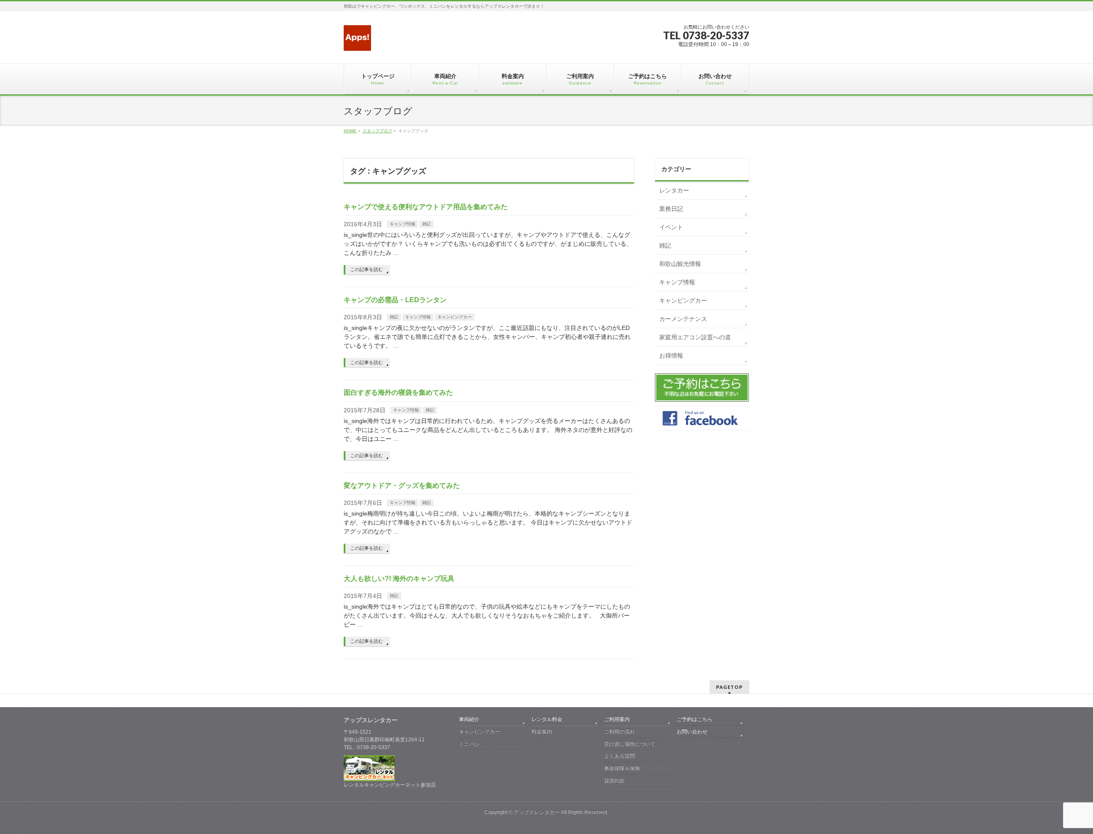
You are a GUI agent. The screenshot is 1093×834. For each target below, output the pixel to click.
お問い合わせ (692, 732)
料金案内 (542, 732)
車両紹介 (469, 719)
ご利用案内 (617, 719)
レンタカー (674, 190)
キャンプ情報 (402, 224)
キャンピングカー (455, 317)
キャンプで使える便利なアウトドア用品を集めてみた (426, 206)
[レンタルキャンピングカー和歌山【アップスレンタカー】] (357, 41)
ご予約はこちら (695, 719)
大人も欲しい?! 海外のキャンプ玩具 (399, 578)
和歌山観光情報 (680, 263)
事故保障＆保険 (622, 768)
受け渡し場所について (629, 744)
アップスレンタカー (537, 812)
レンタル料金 (547, 719)
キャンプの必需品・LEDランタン (395, 299)
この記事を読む (366, 269)
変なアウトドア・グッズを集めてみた (402, 485)
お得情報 (671, 355)
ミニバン (469, 744)
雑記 (426, 224)
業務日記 (671, 208)
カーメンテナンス (683, 318)
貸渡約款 (614, 781)
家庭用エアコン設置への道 (695, 337)
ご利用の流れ (619, 732)
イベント (671, 227)
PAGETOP (729, 687)
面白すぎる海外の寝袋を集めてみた (398, 392)
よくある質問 (619, 756)
